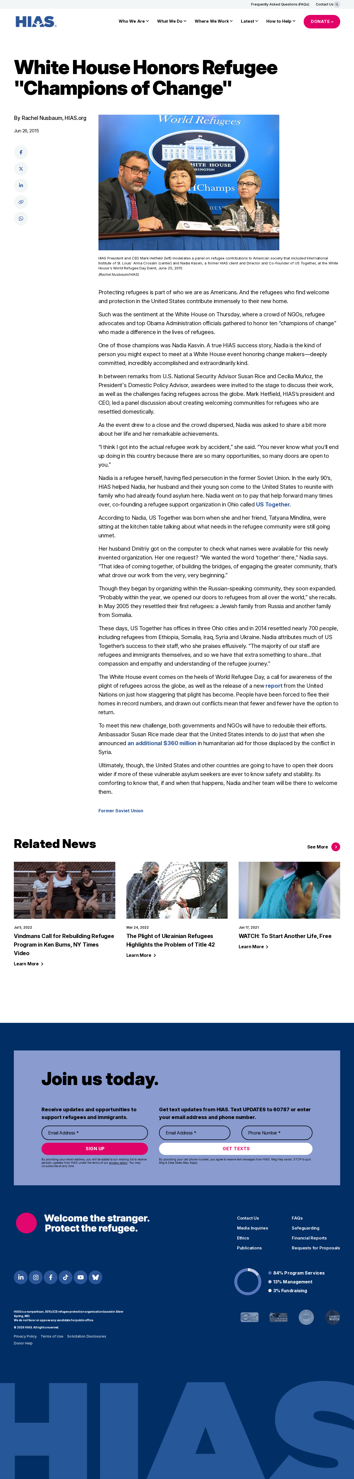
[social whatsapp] (21, 218)
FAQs (297, 1218)
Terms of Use (52, 1336)
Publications (249, 1248)
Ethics (243, 1238)
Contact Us (325, 4)
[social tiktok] (65, 1277)
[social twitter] (21, 169)
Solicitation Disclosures (86, 1336)
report (274, 685)
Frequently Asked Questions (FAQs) (280, 4)
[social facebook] (21, 152)
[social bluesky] (95, 1277)
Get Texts (236, 1148)
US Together (273, 504)
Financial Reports (309, 1238)
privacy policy (118, 1162)
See (317, 847)
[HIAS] (83, 1223)
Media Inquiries (252, 1228)
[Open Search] (337, 4)
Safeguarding (305, 1228)
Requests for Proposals (316, 1248)
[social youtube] (80, 1277)
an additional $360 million (161, 743)
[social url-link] (21, 202)
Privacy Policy (25, 1336)
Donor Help (23, 1343)
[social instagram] (36, 1277)
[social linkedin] (21, 185)
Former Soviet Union (120, 810)
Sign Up (95, 1148)
